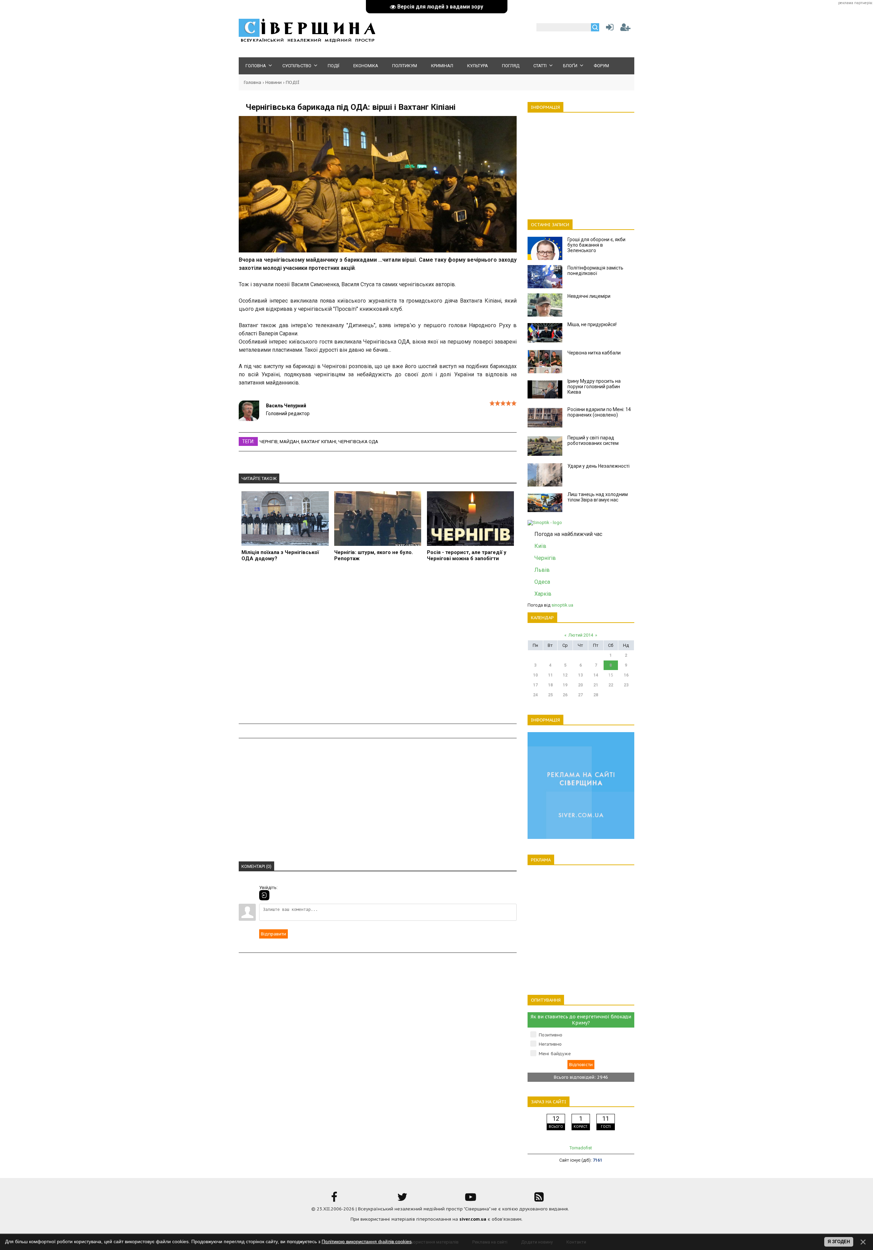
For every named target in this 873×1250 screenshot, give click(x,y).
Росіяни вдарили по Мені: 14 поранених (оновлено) (599, 412)
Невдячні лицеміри (588, 296)
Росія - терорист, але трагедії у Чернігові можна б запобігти (466, 555)
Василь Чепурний (286, 405)
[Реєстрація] (625, 28)
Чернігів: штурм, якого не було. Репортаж (373, 555)
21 (595, 685)
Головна (252, 82)
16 (626, 675)
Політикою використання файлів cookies (367, 1241)
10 (535, 675)
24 (535, 695)
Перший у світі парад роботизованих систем (593, 440)
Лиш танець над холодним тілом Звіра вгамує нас (597, 497)
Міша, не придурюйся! (592, 324)
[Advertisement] (378, 646)
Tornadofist (580, 1147)
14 (595, 675)
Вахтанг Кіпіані (318, 441)
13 (580, 675)
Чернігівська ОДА (358, 441)
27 (580, 695)
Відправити (273, 934)
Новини (273, 82)
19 (565, 685)
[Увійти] (608, 28)
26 (565, 695)
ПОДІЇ (292, 82)
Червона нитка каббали (594, 352)
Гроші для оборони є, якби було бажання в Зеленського (596, 245)
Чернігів (269, 441)
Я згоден (839, 1241)
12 (565, 675)
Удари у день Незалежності (598, 466)
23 (626, 685)
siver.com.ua (472, 1219)
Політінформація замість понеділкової (595, 270)
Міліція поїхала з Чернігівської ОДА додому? (280, 555)
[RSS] (538, 1199)
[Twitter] (402, 1199)
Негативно (550, 1044)
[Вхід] (264, 895)
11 (550, 675)
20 (580, 685)
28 (595, 695)
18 (550, 685)
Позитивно (550, 1035)
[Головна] (307, 41)
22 (610, 685)
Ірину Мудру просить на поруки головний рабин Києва (594, 386)
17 (535, 685)
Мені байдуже (555, 1054)
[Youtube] (470, 1199)
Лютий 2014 (580, 635)
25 (550, 695)
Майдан (289, 441)
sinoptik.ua (562, 605)
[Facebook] (334, 1199)
